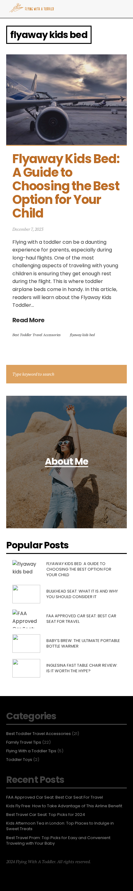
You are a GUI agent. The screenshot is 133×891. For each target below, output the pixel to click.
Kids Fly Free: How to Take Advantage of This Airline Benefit (64, 806)
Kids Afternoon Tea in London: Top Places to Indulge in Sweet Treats (60, 826)
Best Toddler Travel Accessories (36, 334)
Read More (28, 320)
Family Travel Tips (23, 742)
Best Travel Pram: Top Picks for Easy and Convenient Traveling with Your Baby (58, 840)
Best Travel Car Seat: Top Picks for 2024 (45, 814)
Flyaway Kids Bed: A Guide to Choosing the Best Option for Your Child (67, 186)
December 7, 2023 (27, 229)
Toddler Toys (19, 759)
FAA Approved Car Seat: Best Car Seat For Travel (55, 797)
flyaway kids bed (82, 334)
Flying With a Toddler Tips (31, 751)
